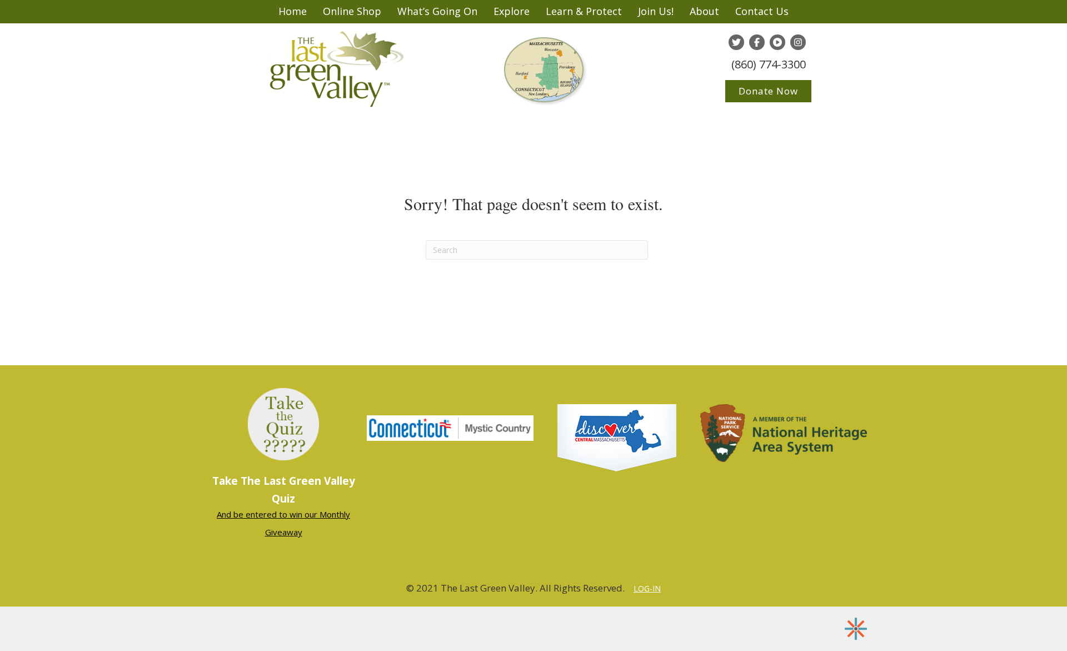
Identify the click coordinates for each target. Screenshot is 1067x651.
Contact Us (762, 11)
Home (292, 11)
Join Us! (656, 11)
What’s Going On (437, 11)
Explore (511, 11)
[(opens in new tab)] (450, 427)
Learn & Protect (584, 11)
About (704, 11)
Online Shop (352, 11)
